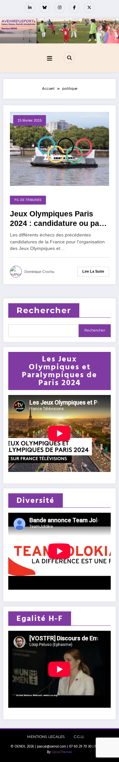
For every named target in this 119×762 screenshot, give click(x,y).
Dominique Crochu (39, 272)
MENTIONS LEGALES (46, 737)
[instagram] (59, 7)
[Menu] (49, 59)
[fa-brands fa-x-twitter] (89, 7)
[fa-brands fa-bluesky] (45, 7)
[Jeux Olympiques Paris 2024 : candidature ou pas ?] (59, 148)
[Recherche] (69, 57)
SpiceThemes (62, 752)
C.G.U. (79, 737)
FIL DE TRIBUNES (28, 200)
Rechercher (44, 310)
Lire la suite (93, 271)
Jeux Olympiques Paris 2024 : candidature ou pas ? (56, 219)
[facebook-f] (74, 7)
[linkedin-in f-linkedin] (30, 7)
